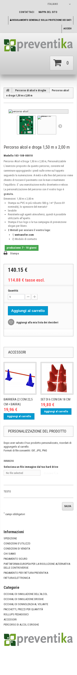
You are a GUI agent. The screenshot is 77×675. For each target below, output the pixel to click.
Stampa (14, 253)
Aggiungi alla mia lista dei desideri (37, 322)
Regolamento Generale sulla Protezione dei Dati (41, 20)
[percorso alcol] (18, 111)
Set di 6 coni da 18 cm (55, 399)
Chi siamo (10, 553)
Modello (8, 155)
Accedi (67, 28)
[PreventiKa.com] (38, 46)
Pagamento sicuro (15, 558)
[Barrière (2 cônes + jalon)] (20, 378)
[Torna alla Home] (8, 90)
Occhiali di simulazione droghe (24, 599)
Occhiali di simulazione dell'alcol (25, 594)
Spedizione (10, 538)
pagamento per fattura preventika (26, 572)
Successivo (60, 126)
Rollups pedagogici (16, 614)
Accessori (10, 619)
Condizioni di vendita (17, 548)
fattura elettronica (17, 577)
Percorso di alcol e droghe (30, 90)
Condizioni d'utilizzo (17, 543)
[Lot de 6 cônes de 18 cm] (57, 378)
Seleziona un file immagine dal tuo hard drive (31, 466)
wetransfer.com (24, 234)
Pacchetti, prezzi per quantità (23, 609)
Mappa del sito (47, 12)
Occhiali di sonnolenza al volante (26, 604)
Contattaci (26, 12)
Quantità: (13, 290)
